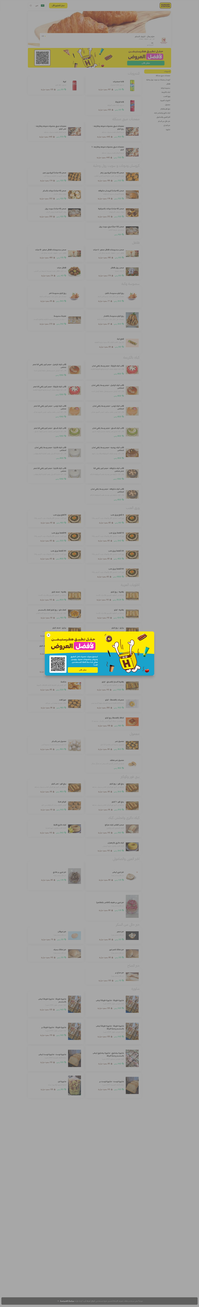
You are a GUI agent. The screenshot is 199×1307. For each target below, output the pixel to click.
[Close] (48, 635)
